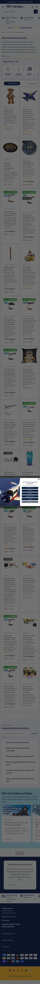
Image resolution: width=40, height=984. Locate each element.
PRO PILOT (30, 493)
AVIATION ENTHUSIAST (30, 496)
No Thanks (30, 501)
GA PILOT (30, 490)
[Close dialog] (39, 479)
